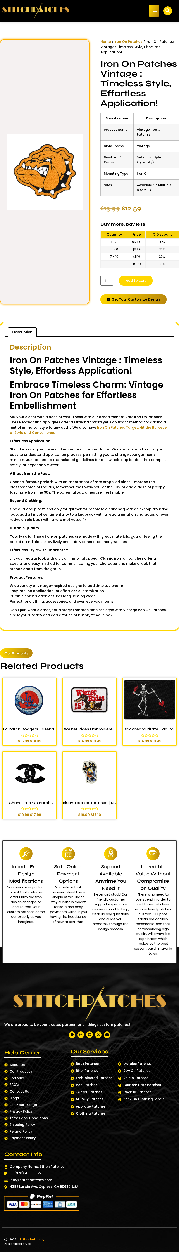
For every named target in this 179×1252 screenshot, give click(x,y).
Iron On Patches (128, 41)
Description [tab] (22, 332)
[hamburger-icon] (154, 11)
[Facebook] (72, 1034)
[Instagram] (80, 1034)
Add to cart (136, 280)
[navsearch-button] (167, 10)
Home (105, 41)
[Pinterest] (89, 1034)
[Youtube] (107, 1034)
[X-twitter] (98, 1034)
